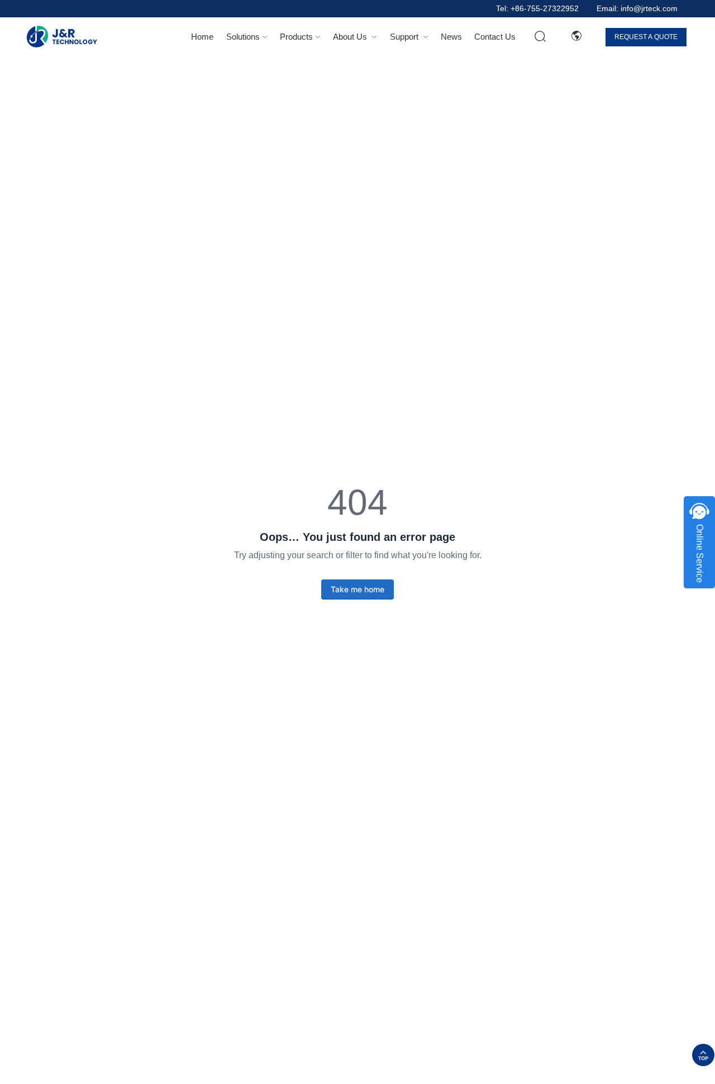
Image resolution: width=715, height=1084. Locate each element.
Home (202, 36)
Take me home (357, 589)
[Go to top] (703, 1055)
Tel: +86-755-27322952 (537, 8)
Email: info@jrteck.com (637, 8)
